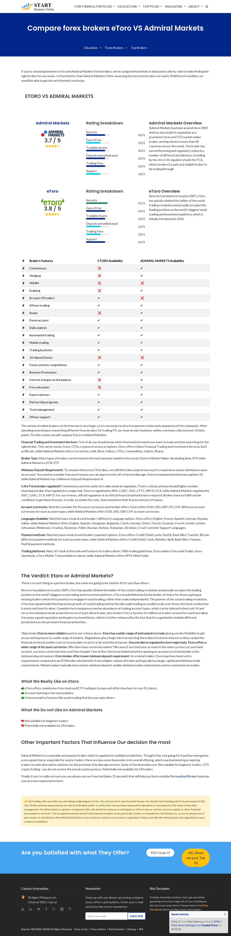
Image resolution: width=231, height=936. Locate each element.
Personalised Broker (183, 776)
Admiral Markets (52, 123)
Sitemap (131, 929)
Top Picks (151, 6)
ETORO (33, 96)
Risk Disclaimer (116, 929)
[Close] (225, 914)
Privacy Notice (98, 929)
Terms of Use (81, 929)
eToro (52, 191)
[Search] (207, 6)
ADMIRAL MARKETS (71, 96)
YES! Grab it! (160, 853)
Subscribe (136, 916)
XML (141, 929)
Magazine (174, 6)
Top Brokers (139, 48)
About (194, 6)
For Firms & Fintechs (93, 6)
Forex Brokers (114, 48)
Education (127, 6)
